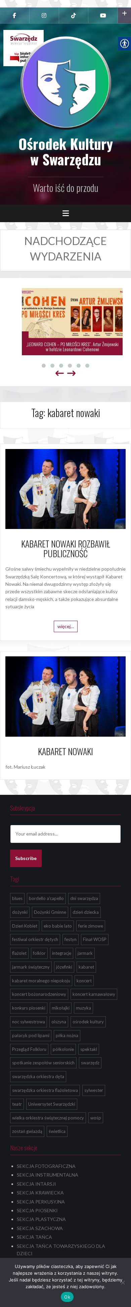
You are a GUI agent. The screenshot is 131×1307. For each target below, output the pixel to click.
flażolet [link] (19, 953)
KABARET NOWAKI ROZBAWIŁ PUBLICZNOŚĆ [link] (65, 548)
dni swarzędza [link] (84, 898)
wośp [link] (95, 1117)
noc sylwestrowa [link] (28, 1021)
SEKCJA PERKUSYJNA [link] (41, 1201)
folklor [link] (39, 953)
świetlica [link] (57, 1131)
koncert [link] (84, 980)
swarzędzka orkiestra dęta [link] (38, 1076)
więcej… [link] (65, 626)
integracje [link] (61, 953)
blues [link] (17, 898)
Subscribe (26, 858)
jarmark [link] (85, 953)
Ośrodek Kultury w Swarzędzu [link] (65, 151)
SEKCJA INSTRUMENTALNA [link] (47, 1175)
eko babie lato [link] (58, 926)
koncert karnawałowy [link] (94, 994)
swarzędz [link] (90, 1062)
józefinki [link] (64, 967)
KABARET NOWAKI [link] (65, 751)
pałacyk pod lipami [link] (30, 1035)
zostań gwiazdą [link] (27, 1131)
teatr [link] (17, 1104)
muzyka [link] (83, 1008)
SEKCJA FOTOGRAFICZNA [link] (46, 1166)
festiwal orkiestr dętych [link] (35, 939)
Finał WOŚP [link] (94, 939)
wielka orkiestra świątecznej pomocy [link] (48, 1117)
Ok (67, 1297)
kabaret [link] (86, 967)
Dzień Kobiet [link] (24, 926)
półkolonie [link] (63, 1049)
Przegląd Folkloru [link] (29, 1049)
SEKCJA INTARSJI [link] (36, 1184)
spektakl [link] (88, 1049)
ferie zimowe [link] (90, 926)
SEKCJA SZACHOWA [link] (40, 1228)
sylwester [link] (93, 1090)
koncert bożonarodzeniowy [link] (39, 994)
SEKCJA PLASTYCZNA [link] (41, 1219)
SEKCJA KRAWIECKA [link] (40, 1192)
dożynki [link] (20, 912)
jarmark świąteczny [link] (31, 967)
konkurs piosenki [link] (28, 1008)
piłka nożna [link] (67, 1035)
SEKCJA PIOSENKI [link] (37, 1210)
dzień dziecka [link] (86, 912)
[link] (14, 15)
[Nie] (122, 1282)
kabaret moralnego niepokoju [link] (41, 980)
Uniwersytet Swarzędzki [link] (51, 1104)
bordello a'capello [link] (46, 898)
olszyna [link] (58, 1021)
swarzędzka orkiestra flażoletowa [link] (45, 1090)
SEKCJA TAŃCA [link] (34, 1237)
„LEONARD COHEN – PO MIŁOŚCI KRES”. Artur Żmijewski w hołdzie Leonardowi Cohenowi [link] (65, 346)
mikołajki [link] (61, 1008)
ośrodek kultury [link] (88, 1021)
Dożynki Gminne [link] (50, 912)
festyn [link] (70, 939)
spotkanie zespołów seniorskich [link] (43, 1062)
